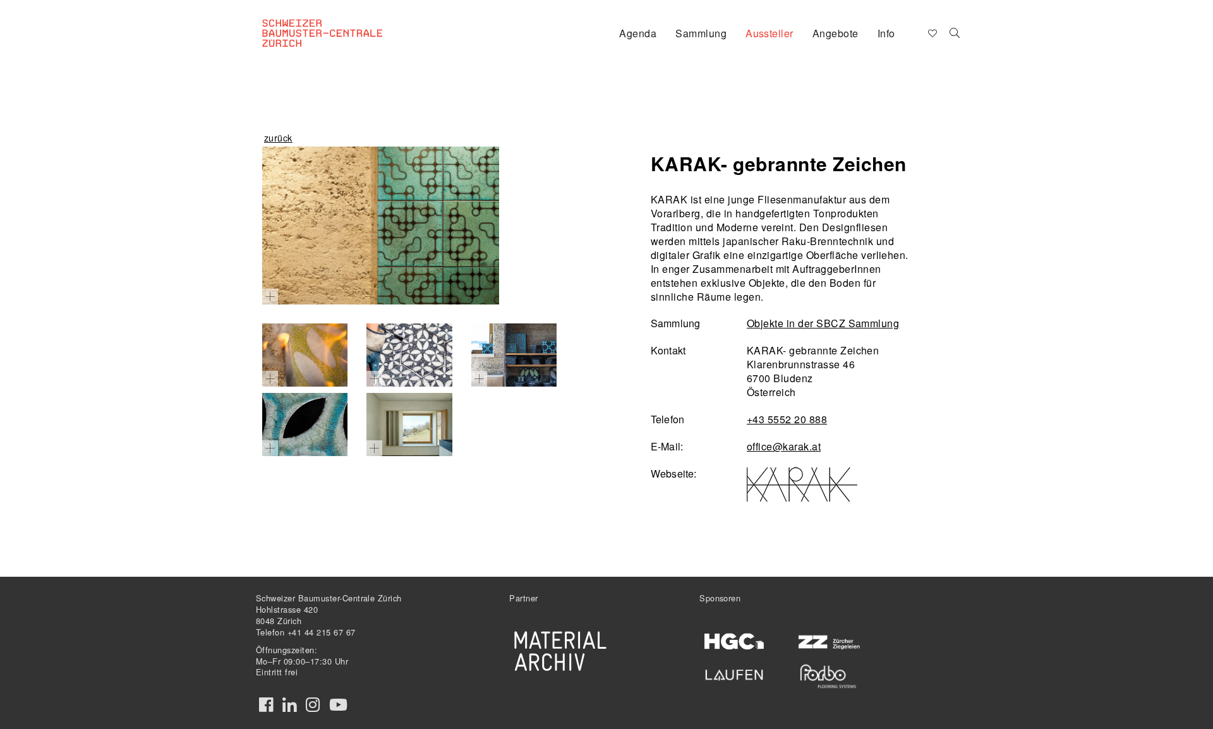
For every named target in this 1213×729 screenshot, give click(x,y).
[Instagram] (313, 705)
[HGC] (734, 641)
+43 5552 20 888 (787, 419)
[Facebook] (266, 705)
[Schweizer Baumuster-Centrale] (338, 23)
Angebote (835, 33)
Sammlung (701, 33)
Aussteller (769, 33)
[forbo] (828, 676)
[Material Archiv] (560, 650)
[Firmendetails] (955, 32)
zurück (278, 137)
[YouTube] (338, 705)
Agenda (637, 33)
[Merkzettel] (931, 32)
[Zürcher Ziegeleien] (828, 640)
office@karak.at (784, 446)
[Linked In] (289, 705)
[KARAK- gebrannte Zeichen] (380, 225)
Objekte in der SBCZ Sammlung (823, 323)
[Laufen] (734, 673)
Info (886, 33)
